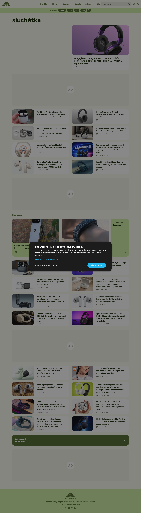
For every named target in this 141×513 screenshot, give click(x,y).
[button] (70, 259)
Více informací (52, 255)
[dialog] (70, 256)
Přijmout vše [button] (96, 265)
